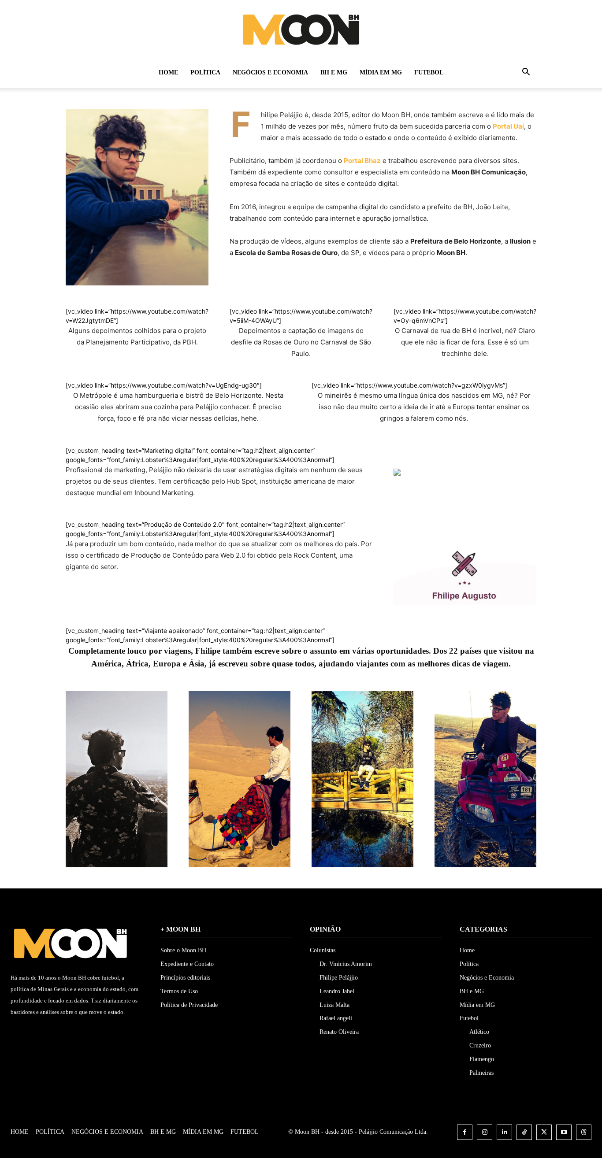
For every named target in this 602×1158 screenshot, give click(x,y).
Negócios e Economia (270, 72)
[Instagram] (484, 1132)
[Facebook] (464, 1132)
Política (205, 72)
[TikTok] (524, 1132)
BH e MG (333, 72)
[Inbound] (397, 482)
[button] (525, 73)
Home (168, 72)
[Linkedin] (504, 1132)
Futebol (428, 72)
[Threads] (583, 1132)
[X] (544, 1132)
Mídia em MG (381, 72)
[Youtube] (564, 1132)
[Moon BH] (301, 29)
